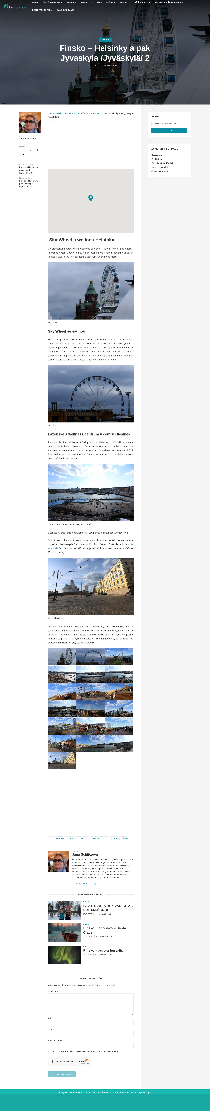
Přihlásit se (156, 159)
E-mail (51, 1029)
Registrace (156, 155)
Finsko (105, 39)
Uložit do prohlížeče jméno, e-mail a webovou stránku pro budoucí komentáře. (84, 1051)
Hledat (169, 130)
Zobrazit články (82, 884)
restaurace (82, 838)
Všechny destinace (64, 113)
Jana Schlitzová (27, 139)
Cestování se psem (42, 10)
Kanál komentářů (159, 167)
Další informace (65, 10)
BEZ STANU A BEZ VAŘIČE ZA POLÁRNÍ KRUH (108, 908)
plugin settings (144, 1092)
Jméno (51, 1018)
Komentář (53, 991)
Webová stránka (55, 1040)
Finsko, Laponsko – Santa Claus (104, 930)
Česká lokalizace (159, 171)
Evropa (89, 113)
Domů (51, 113)
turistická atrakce (99, 838)
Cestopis (60, 838)
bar (50, 838)
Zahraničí (79, 113)
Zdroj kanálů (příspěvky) (163, 163)
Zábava (125, 838)
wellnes (114, 838)
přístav (70, 838)
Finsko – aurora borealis (103, 950)
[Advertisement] (91, 145)
